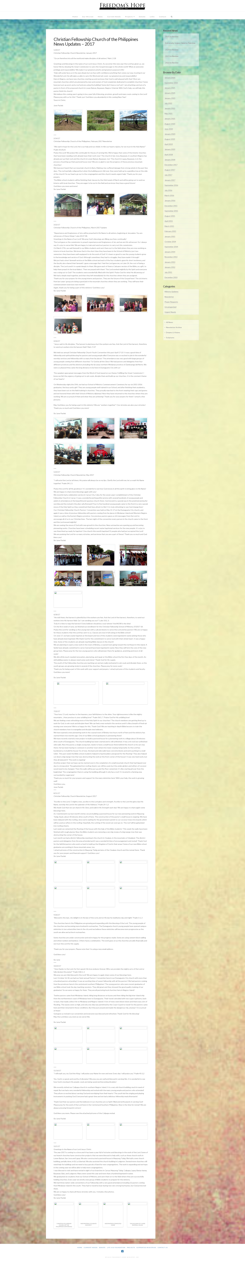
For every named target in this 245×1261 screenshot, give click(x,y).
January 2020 (170, 134)
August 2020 (170, 124)
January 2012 (170, 267)
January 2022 (170, 108)
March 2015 (169, 226)
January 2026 (170, 78)
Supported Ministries (146, 1247)
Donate (102, 1247)
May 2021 (168, 113)
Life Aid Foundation (116, 1247)
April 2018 (169, 154)
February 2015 (170, 231)
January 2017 (170, 180)
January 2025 (170, 88)
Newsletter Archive (174, 327)
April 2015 (169, 221)
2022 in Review (171, 63)
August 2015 (170, 216)
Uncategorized (170, 307)
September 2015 (171, 211)
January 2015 (170, 236)
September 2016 (171, 185)
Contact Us (163, 1247)
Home (79, 1247)
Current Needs (90, 1247)
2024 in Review (171, 50)
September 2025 (171, 83)
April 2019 (169, 144)
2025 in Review (171, 36)
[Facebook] (122, 1251)
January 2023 (170, 98)
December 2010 (171, 277)
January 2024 (170, 93)
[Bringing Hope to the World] (122, 6)
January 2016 (170, 200)
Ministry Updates (171, 291)
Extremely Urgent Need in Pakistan (180, 43)
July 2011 (168, 272)
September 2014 (171, 247)
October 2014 (170, 241)
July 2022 (168, 103)
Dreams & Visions (173, 332)
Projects (131, 1247)
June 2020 (169, 129)
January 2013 (170, 262)
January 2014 (170, 252)
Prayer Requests (171, 302)
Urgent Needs (170, 312)
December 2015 (171, 206)
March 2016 (169, 195)
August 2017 (170, 170)
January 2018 (170, 160)
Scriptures (170, 337)
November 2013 (171, 257)
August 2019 (170, 139)
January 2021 (170, 119)
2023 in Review (171, 56)
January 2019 (170, 149)
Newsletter (169, 297)
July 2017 (168, 175)
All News (169, 322)
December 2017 (171, 165)
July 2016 (168, 190)
